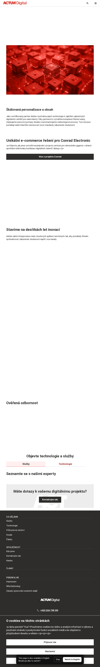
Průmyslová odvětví (15, 530)
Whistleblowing (13, 586)
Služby (9, 521)
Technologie (12, 525)
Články (9, 539)
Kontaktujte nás (13, 556)
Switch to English (72, 659)
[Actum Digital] (15, 3)
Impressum (11, 581)
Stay (58, 659)
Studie (9, 535)
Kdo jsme (10, 551)
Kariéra (9, 560)
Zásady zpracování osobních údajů (21, 591)
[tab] (26, 464)
